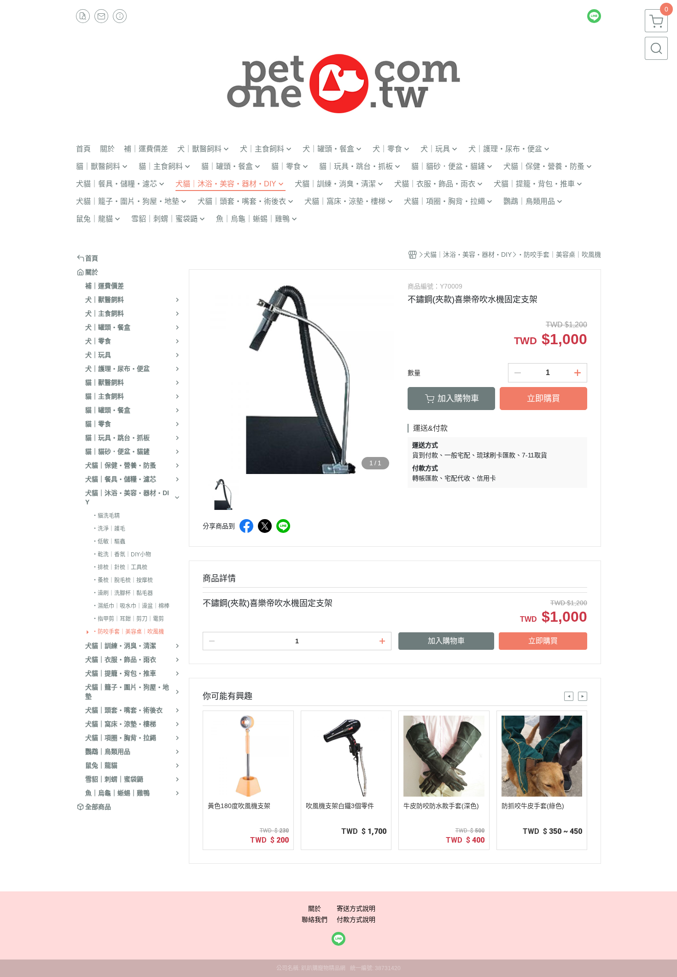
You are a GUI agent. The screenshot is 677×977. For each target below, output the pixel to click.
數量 (414, 372)
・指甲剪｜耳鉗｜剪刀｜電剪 (128, 619)
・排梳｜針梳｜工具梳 (119, 567)
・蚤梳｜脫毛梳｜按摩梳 (122, 580)
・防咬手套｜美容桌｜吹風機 (128, 632)
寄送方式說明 (356, 908)
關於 (314, 908)
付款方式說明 (356, 919)
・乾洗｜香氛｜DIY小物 (121, 554)
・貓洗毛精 (106, 516)
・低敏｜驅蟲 (108, 541)
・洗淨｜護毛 (108, 529)
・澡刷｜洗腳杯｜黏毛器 (122, 593)
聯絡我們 (314, 919)
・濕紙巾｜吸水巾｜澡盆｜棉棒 (130, 606)
